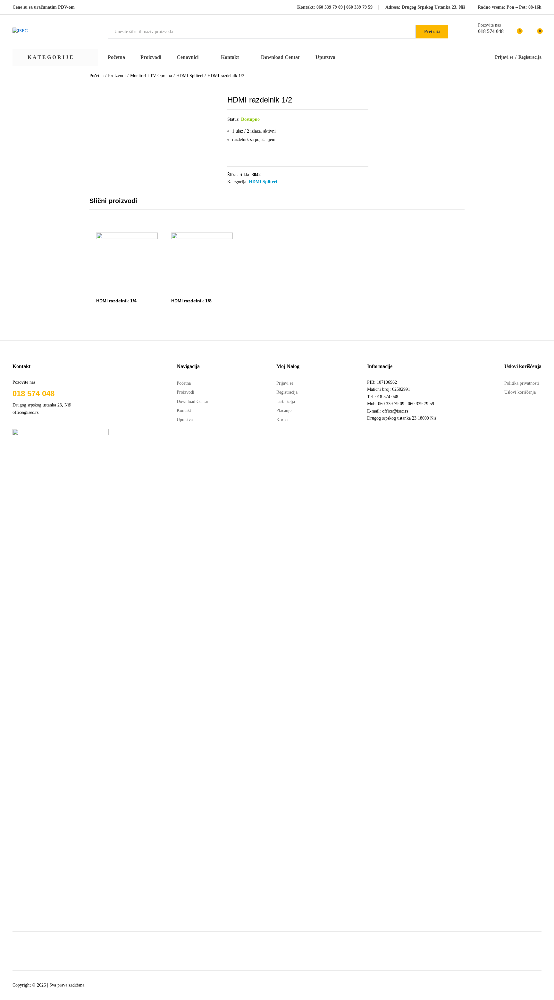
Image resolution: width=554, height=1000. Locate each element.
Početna (116, 57)
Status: (233, 119)
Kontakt (230, 57)
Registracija (529, 57)
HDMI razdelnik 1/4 (116, 300)
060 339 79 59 (359, 7)
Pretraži (432, 31)
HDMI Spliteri (263, 181)
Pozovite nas (489, 25)
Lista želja (285, 401)
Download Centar (280, 57)
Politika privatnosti (521, 383)
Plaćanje (283, 410)
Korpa (282, 419)
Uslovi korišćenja (520, 392)
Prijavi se (504, 57)
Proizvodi (150, 57)
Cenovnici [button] (187, 57)
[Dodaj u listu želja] (133, 290)
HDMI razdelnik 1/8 (191, 300)
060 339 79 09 (329, 7)
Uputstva (325, 57)
